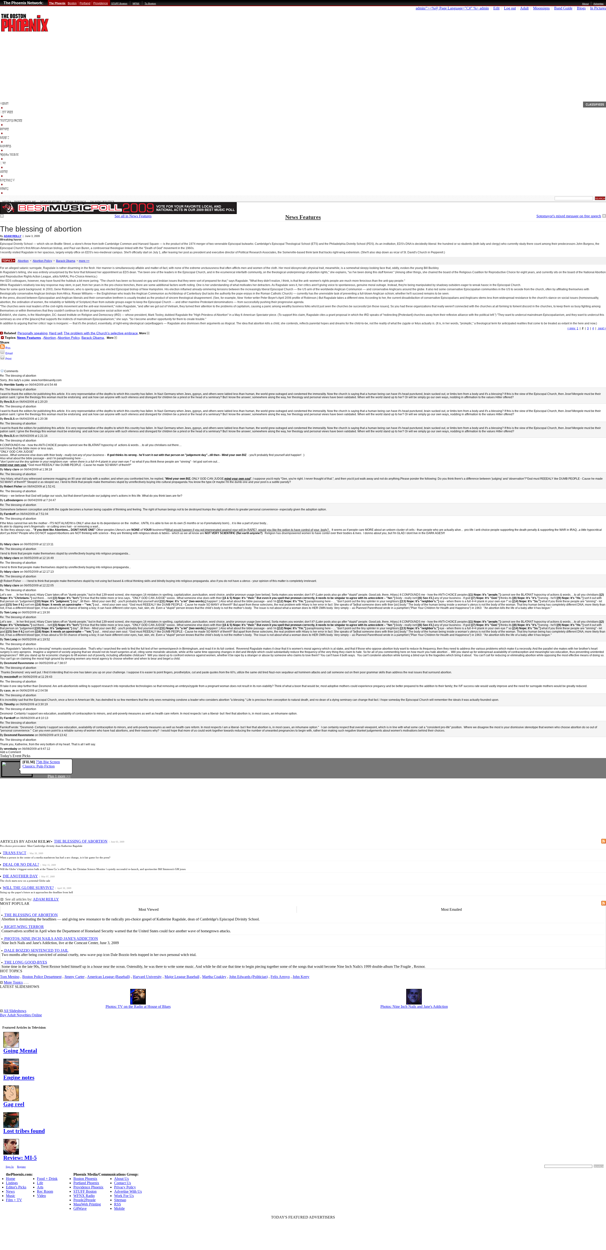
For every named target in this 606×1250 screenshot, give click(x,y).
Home (10, 1179)
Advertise (598, 3)
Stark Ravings (76, 201)
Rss (7, 348)
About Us (121, 1179)
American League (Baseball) (108, 977)
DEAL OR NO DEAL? (21, 864)
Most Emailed (451, 909)
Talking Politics (102, 201)
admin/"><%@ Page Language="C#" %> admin (452, 8)
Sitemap (120, 1200)
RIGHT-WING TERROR (23, 927)
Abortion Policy (42, 261)
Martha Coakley (214, 977)
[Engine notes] (11, 1073)
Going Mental (20, 1051)
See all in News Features (133, 216)
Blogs (581, 8)
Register (21, 1166)
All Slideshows (15, 1011)
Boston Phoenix (85, 1179)
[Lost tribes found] (11, 1127)
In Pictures (598, 8)
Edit (496, 8)
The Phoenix (57, 3)
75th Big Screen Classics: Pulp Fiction (41, 764)
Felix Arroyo (280, 977)
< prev (571, 328)
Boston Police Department (42, 977)
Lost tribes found (24, 1131)
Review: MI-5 (20, 1158)
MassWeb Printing (87, 1204)
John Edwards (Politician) (248, 977)
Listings (12, 1183)
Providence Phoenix (88, 1187)
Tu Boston (150, 3)
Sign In (10, 1166)
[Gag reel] (11, 1100)
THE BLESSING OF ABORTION (80, 841)
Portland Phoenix (86, 1183)
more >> (84, 261)
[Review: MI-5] (11, 1153)
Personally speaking (33, 333)
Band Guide (563, 8)
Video (41, 1196)
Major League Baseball (182, 977)
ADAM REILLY (46, 899)
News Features (50, 201)
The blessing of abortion (41, 229)
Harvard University (147, 977)
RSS (117, 1204)
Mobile (119, 1208)
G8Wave (80, 1208)
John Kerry (301, 977)
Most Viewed (149, 909)
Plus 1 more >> (59, 776)
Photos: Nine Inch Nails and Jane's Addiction (414, 1006)
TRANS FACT (14, 853)
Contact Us (122, 1183)
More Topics (13, 982)
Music (10, 1196)
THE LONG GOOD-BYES (25, 962)
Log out (510, 8)
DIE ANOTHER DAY (20, 876)
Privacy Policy (125, 1187)
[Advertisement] (303, 66)
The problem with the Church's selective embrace (101, 333)
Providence (100, 3)
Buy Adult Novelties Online (21, 1015)
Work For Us (124, 1196)
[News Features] (2, 216)
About (585, 3)
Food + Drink (47, 1179)
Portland (85, 3)
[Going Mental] (11, 1046)
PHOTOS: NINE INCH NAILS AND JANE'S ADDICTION (50, 939)
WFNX (136, 3)
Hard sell (55, 333)
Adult (524, 8)
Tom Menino (9, 977)
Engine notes (18, 1077)
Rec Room (45, 1191)
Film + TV (14, 1200)
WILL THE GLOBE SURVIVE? (28, 888)
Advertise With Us (128, 1191)
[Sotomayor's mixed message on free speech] (604, 216)
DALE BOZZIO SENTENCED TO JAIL (35, 950)
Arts (40, 1187)
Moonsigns (541, 8)
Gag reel (13, 1104)
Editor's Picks (16, 1187)
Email (9, 353)
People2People (84, 1200)
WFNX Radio (84, 1196)
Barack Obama (65, 261)
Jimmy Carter (74, 977)
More (143, 333)
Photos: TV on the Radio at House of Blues (138, 1006)
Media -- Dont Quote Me (19, 201)
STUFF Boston (119, 3)
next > (601, 328)
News (5, 198)
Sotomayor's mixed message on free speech (568, 216)
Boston (72, 3)
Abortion (23, 261)
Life (40, 1183)
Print (8, 359)
